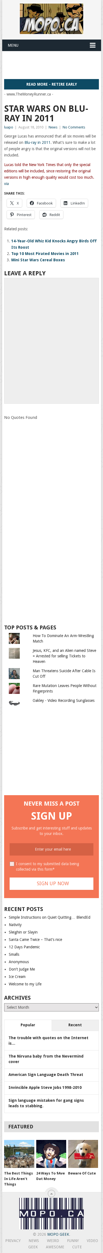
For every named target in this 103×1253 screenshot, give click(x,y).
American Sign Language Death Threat (46, 1074)
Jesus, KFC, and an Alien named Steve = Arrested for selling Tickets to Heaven (64, 656)
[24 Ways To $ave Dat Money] (51, 1154)
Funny (73, 1240)
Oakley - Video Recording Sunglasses (63, 700)
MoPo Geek (58, 1234)
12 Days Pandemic (24, 947)
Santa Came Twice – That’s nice (35, 939)
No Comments (74, 127)
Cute (77, 1247)
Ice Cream (17, 976)
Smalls (14, 954)
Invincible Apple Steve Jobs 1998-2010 (45, 1087)
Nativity (15, 925)
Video (92, 1240)
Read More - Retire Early (51, 84)
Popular (28, 1025)
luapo (8, 127)
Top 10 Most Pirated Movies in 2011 (45, 253)
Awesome (55, 1247)
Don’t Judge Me (22, 969)
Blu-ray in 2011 (37, 142)
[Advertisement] (53, 65)
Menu (13, 45)
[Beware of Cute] (83, 1154)
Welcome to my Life (25, 984)
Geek (33, 1247)
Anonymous (19, 962)
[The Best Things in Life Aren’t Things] (19, 1154)
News (53, 127)
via (6, 183)
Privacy (13, 1240)
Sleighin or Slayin (23, 932)
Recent (75, 1025)
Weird (53, 1240)
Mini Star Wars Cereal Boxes (38, 260)
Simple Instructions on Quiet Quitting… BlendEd (49, 917)
